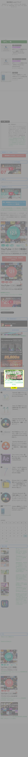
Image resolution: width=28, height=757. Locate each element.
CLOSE (14, 387)
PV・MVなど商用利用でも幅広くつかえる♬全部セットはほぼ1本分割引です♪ (14, 382)
